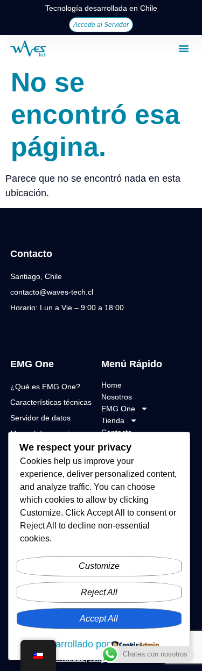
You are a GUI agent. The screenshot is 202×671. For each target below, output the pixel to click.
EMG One (118, 408)
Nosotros (116, 397)
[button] (184, 48)
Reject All (99, 592)
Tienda (112, 420)
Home (111, 385)
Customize (99, 565)
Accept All (99, 618)
